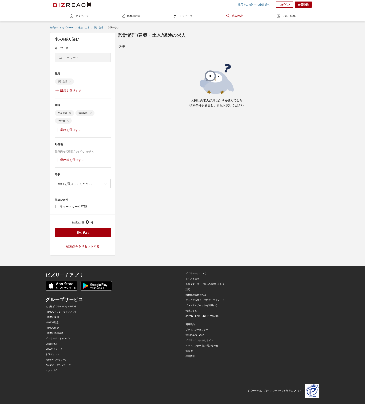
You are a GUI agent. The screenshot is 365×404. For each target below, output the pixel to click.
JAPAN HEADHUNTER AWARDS (202, 316)
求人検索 (237, 15)
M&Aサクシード (54, 349)
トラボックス (52, 354)
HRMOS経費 (52, 328)
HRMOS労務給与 (54, 333)
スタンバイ (51, 370)
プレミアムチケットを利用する (201, 305)
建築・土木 (84, 27)
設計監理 (98, 27)
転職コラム (191, 311)
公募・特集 (289, 15)
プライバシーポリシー (197, 330)
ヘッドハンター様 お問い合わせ (202, 346)
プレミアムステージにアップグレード (205, 300)
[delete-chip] (70, 81)
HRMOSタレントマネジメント (61, 312)
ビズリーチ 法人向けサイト (199, 340)
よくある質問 (192, 279)
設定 (188, 289)
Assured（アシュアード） (59, 365)
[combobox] (83, 183)
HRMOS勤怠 (52, 322)
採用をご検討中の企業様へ (254, 4)
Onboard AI (51, 344)
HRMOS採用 (52, 317)
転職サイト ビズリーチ (62, 27)
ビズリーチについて (196, 273)
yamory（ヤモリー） (56, 360)
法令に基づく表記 (195, 335)
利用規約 (190, 324)
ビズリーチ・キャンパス (58, 338)
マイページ (82, 15)
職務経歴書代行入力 (196, 295)
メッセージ (185, 15)
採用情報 (190, 356)
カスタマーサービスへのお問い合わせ (205, 284)
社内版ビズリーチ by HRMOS (61, 306)
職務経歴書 (133, 15)
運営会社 (190, 351)
